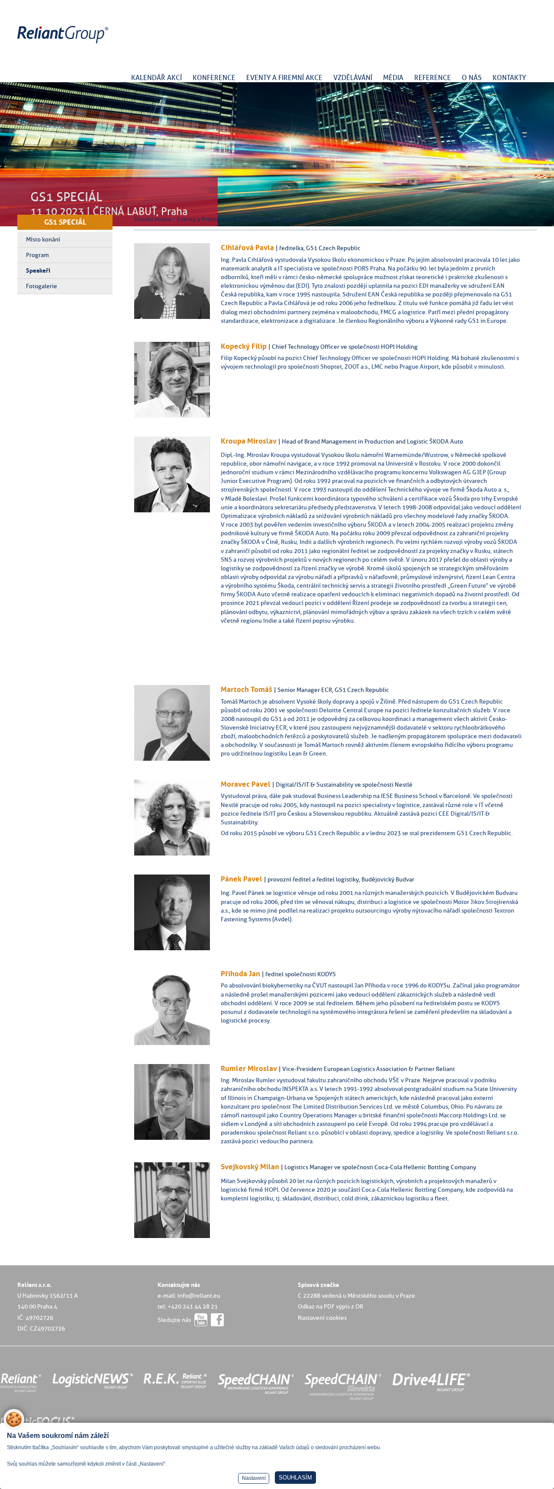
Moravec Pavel (246, 784)
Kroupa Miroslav (249, 441)
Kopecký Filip (244, 346)
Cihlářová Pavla (247, 247)
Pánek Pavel (241, 879)
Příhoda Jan (240, 973)
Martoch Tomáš (246, 689)
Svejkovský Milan (250, 1166)
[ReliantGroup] (64, 43)
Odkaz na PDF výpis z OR (330, 1306)
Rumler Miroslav (249, 1068)
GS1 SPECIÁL (65, 222)
